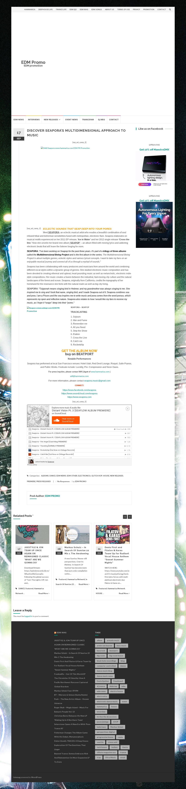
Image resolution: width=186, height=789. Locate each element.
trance (123, 752)
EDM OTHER (72, 476)
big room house (116, 655)
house (114, 706)
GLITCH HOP (96, 476)
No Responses (63, 481)
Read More (43, 593)
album (99, 640)
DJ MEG (101, 119)
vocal (122, 757)
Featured (29, 588)
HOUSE (106, 476)
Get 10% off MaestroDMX (154, 149)
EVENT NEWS (71, 119)
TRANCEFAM (88, 119)
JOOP (115, 722)
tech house (102, 747)
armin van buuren (104, 645)
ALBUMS (45, 476)
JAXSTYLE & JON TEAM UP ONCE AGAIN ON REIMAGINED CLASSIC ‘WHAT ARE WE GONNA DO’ (69, 644)
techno (114, 747)
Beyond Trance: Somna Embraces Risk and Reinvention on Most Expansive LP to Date (72, 757)
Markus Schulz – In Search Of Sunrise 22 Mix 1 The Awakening (77, 550)
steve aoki (112, 742)
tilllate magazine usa (106, 752)
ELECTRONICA (84, 476)
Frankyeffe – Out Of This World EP (70, 674)
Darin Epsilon (103, 681)
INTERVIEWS (34, 119)
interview (101, 712)
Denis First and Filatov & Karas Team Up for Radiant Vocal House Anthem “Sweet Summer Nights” (72, 665)
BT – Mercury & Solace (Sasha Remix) (71, 695)
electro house (116, 691)
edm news (101, 691)
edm (123, 686)
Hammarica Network (76, 579)
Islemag (16, 777)
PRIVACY (136, 9)
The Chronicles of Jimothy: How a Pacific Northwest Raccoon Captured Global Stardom (71, 682)
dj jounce (101, 686)
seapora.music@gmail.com (97, 381)
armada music (113, 640)
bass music (121, 645)
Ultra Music (110, 757)
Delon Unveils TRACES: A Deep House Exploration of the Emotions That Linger (71, 745)
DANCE (52, 476)
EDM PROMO (80, 481)
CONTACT (161, 9)
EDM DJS (73, 9)
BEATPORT (85, 354)
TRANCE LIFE (61, 9)
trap (99, 757)
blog (123, 661)
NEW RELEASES (51, 119)
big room (101, 655)
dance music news (105, 676)
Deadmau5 (118, 681)
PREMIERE (31, 481)
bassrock (101, 650)
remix (120, 737)
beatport (113, 650)
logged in (28, 616)
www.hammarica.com (99, 372)
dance (123, 666)
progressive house (105, 737)
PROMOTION (148, 9)
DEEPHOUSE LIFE (45, 9)
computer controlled (106, 666)
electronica (102, 696)
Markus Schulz (116, 727)
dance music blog (104, 671)
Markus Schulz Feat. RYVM (66, 691)
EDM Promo (33, 62)
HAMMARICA (29, 9)
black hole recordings (106, 661)
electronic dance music (107, 701)
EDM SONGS (96, 9)
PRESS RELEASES (43, 481)
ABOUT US (109, 9)
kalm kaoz (101, 727)
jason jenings (103, 722)
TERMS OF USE (123, 9)
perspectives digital (106, 732)
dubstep (113, 686)
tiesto (125, 747)
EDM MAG (84, 9)
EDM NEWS (18, 119)
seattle (100, 742)
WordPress (36, 777)
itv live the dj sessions (107, 717)
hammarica (102, 706)
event (124, 701)
